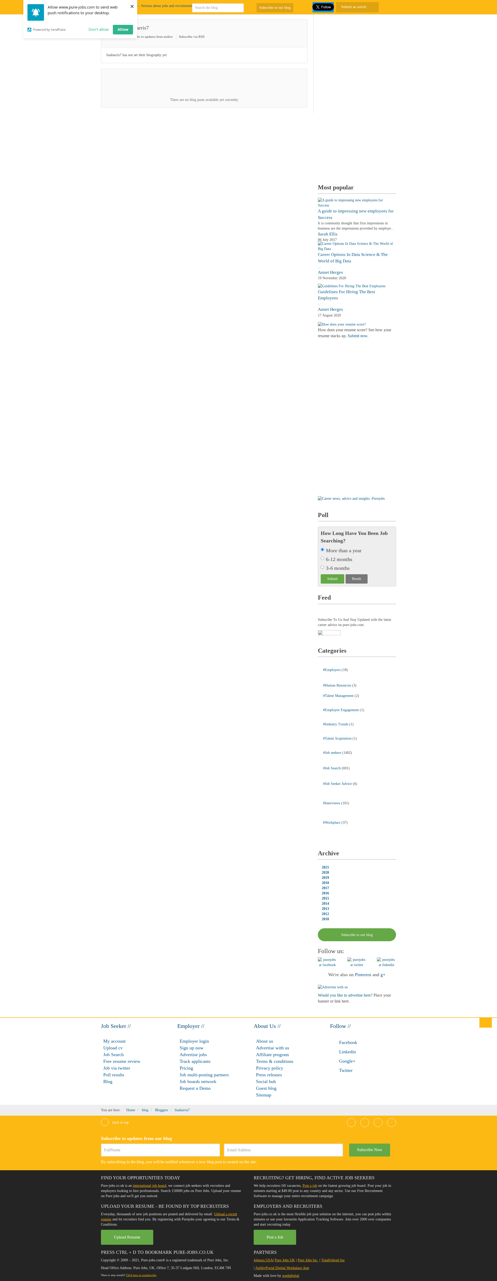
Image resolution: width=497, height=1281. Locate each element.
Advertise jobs (193, 1054)
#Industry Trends (336, 724)
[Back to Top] (485, 1022)
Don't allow (99, 29)
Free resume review (121, 1061)
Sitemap (263, 1095)
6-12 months (339, 559)
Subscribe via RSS (191, 37)
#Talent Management (339, 696)
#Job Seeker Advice (338, 784)
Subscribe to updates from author (150, 37)
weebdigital (290, 1276)
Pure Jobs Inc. (308, 1260)
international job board (149, 1186)
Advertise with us (272, 1047)
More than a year (344, 550)
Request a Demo (195, 1088)
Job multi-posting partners (204, 1074)
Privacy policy (269, 1068)
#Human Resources (337, 685)
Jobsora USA (263, 1260)
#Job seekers (332, 753)
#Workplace (332, 822)
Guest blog (266, 1088)
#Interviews (332, 803)
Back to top (120, 1122)
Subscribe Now (369, 1149)
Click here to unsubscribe (141, 1275)
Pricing (186, 1068)
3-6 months (338, 568)
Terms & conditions (274, 1061)
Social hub (266, 1081)
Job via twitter (116, 1068)
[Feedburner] (329, 633)
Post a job (310, 1186)
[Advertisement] (357, 97)
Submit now (357, 336)
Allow (123, 29)
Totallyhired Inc (333, 1260)
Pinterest (363, 974)
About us (264, 1041)
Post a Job (275, 1237)
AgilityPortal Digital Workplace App (282, 1268)
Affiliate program (272, 1054)
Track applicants (195, 1061)
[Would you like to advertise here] (333, 987)
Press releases (269, 1074)
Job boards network (198, 1081)
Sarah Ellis (328, 234)
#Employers (332, 670)
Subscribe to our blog (275, 8)
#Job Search (332, 768)
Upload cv (113, 1047)
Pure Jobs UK (285, 1260)
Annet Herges (330, 272)
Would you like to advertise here (344, 995)
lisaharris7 (138, 28)
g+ (383, 974)
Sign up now (191, 1047)
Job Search (113, 1054)
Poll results (113, 1074)
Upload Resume (127, 1237)
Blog (107, 1081)
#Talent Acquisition (338, 738)
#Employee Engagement (341, 710)
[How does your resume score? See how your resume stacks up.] (342, 324)
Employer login (194, 1041)
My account (114, 1041)
